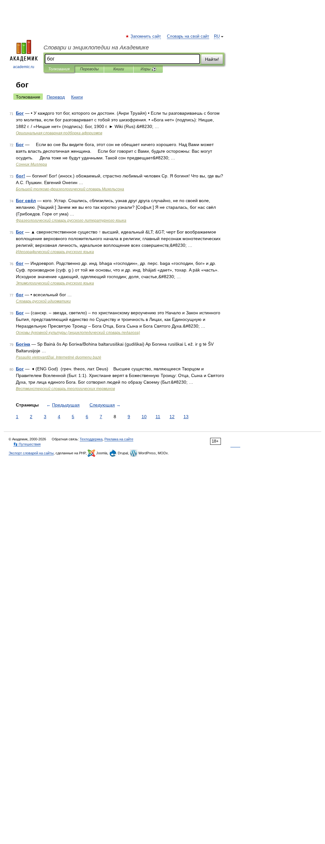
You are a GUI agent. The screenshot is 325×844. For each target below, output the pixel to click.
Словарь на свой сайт (188, 36)
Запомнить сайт (146, 36)
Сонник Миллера (31, 164)
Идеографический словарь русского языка (55, 252)
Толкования (59, 69)
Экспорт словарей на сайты (31, 453)
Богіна (23, 344)
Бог (20, 113)
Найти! (212, 59)
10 (144, 416)
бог (19, 263)
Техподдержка (91, 439)
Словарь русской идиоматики (43, 301)
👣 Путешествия (27, 444)
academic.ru (23, 67)
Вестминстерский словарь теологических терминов (65, 389)
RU (217, 36)
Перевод (56, 96)
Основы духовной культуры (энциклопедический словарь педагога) (78, 332)
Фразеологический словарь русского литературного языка (71, 220)
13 (186, 416)
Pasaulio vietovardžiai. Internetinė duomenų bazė (58, 357)
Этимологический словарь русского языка (55, 283)
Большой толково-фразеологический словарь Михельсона (70, 189)
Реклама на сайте (118, 439)
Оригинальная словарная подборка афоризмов (59, 133)
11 (158, 416)
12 (172, 416)
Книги (118, 69)
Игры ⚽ (148, 69)
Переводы (89, 69)
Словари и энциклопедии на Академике (96, 47)
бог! (20, 175)
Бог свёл (26, 200)
